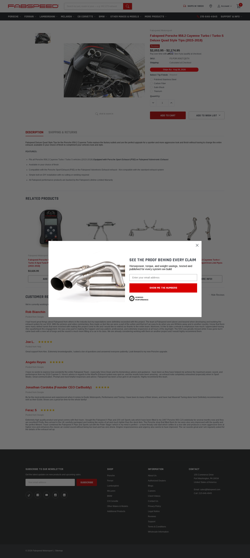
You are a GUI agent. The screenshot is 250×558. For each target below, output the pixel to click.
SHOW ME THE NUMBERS (163, 288)
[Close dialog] (197, 245)
